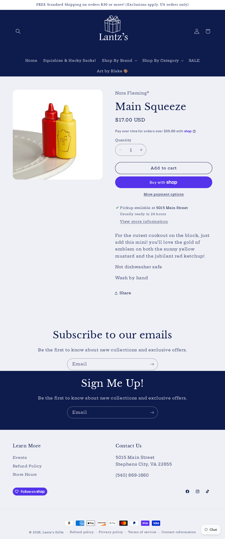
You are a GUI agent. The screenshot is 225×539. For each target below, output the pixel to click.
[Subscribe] (152, 364)
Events (20, 457)
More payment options (164, 194)
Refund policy (82, 532)
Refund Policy (27, 466)
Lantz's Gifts (53, 532)
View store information (144, 221)
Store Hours (25, 474)
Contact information (178, 532)
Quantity (123, 140)
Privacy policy (111, 532)
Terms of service (142, 532)
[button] (18, 31)
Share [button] (125, 293)
